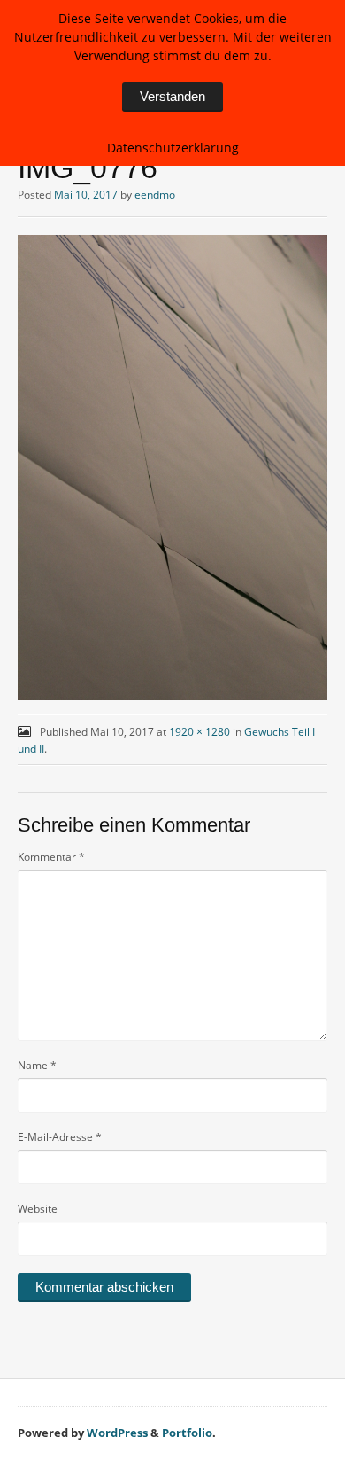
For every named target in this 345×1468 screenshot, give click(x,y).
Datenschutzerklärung (173, 147)
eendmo (154, 194)
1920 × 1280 (199, 731)
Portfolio (187, 1433)
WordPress (117, 1433)
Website (38, 1208)
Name (37, 1065)
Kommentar (51, 856)
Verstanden (172, 96)
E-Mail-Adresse (60, 1136)
